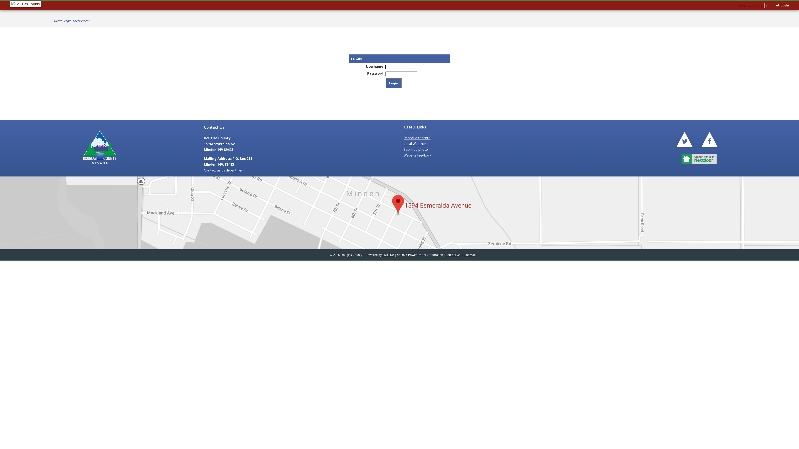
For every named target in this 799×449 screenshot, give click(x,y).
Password (375, 73)
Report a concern (417, 138)
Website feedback (417, 155)
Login (785, 5)
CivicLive (388, 255)
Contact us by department (224, 170)
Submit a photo (416, 149)
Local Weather (415, 143)
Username (374, 66)
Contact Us (452, 255)
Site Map (470, 255)
